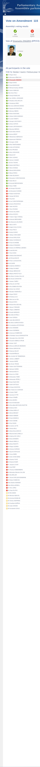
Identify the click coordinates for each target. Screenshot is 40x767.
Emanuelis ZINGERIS (22, 41)
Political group (32, 72)
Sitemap (4, 0)
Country (23, 72)
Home (5, 14)
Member (16, 72)
